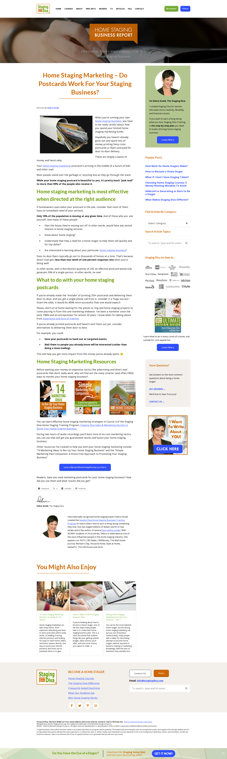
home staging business (108, 121)
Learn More (168, 139)
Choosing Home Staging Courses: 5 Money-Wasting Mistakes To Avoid (166, 184)
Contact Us (140, 673)
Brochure (171, 8)
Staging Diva (43, 9)
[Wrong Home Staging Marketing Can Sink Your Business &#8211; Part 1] (119, 596)
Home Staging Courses (81, 678)
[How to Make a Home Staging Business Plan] (86, 596)
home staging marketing (57, 165)
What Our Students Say (81, 693)
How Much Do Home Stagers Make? (166, 166)
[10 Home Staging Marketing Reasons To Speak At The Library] (53, 596)
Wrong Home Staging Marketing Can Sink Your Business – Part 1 (116, 617)
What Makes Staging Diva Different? (167, 199)
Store (161, 673)
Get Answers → (157, 388)
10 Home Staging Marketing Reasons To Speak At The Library (51, 617)
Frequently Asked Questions (84, 688)
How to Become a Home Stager (164, 171)
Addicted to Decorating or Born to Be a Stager (167, 193)
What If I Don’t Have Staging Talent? (167, 177)
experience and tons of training (61, 318)
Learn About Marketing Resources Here (85, 467)
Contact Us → (156, 401)
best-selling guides (111, 530)
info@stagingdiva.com (150, 680)
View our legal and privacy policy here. (138, 722)
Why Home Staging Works (83, 697)
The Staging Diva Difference (84, 683)
